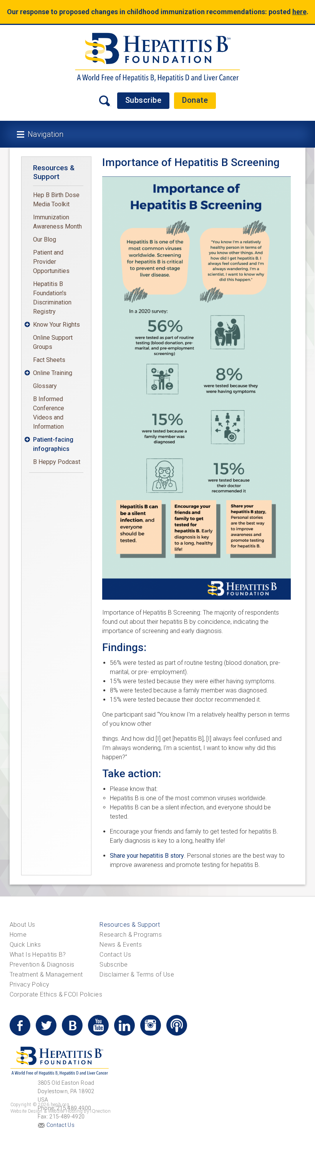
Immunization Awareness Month (57, 222)
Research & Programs (130, 934)
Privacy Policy (30, 984)
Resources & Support (54, 172)
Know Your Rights (56, 324)
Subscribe (143, 100)
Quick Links (25, 944)
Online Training (52, 373)
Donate (195, 100)
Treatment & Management (46, 974)
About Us (22, 924)
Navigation (45, 134)
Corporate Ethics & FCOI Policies (56, 994)
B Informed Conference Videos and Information (48, 412)
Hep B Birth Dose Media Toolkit (56, 199)
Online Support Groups (53, 342)
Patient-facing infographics (53, 444)
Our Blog (44, 239)
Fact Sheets (49, 359)
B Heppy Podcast (56, 461)
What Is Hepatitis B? (38, 954)
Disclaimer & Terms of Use (136, 974)
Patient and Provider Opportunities (51, 262)
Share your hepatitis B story (147, 855)
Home (18, 934)
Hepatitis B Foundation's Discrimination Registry (52, 297)
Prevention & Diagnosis (42, 964)
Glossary (45, 386)
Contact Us (115, 954)
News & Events (120, 944)
